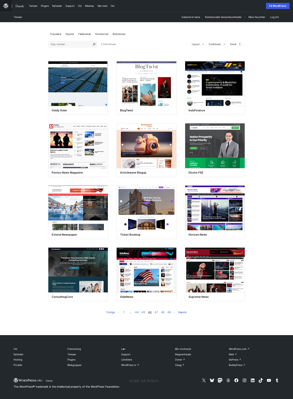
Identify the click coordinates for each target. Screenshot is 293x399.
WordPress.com (239, 348)
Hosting (18, 359)
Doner (180, 359)
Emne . (236, 44)
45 (143, 312)
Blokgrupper (74, 365)
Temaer (18, 17)
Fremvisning (74, 348)
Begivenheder (183, 354)
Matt (233, 354)
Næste (182, 312)
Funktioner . (215, 44)
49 (169, 312)
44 (137, 312)
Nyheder (18, 354)
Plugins (71, 359)
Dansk (49, 380)
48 (162, 312)
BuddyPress (237, 365)
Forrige (110, 312)
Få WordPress (277, 5)
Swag (179, 365)
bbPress (235, 359)
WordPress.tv (130, 365)
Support (125, 354)
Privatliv (18, 365)
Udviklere (126, 359)
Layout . (196, 44)
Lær (123, 348)
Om (15, 348)
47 (156, 312)
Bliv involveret (183, 348)
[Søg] (94, 44)
